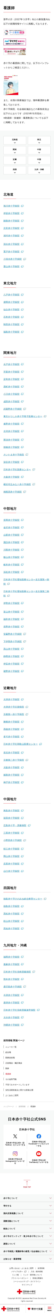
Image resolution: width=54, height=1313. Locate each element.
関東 (15, 149)
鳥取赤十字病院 (11, 810)
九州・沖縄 (39, 169)
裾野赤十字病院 (11, 671)
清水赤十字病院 (11, 244)
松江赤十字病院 (11, 848)
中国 (39, 159)
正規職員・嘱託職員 (13, 1063)
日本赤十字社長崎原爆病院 (17, 971)
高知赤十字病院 (11, 928)
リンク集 (15, 1275)
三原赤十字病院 (11, 832)
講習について (9, 1244)
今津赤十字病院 (11, 995)
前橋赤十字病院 (11, 447)
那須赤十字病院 (11, 439)
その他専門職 (10, 1079)
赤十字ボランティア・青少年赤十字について (23, 1236)
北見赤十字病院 (11, 228)
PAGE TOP (27, 1184)
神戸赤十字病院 (11, 782)
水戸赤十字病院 (11, 364)
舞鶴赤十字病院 (11, 721)
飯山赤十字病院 (11, 557)
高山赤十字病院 (11, 648)
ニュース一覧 (10, 1047)
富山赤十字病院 (11, 611)
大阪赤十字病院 (11, 767)
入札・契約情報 (37, 1271)
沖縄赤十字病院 (11, 1024)
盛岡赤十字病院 (11, 302)
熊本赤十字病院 (11, 979)
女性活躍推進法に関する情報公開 (19, 1090)
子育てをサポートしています (17, 1084)
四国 (15, 169)
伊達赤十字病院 (11, 213)
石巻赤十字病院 (11, 317)
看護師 (8, 1074)
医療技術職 (10, 1058)
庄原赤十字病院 (11, 863)
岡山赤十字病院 (11, 856)
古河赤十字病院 (11, 431)
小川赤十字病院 (11, 394)
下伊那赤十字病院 (12, 641)
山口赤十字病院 (11, 871)
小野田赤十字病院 (12, 840)
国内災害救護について (13, 1213)
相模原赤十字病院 (12, 491)
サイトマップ (27, 1285)
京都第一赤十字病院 (13, 714)
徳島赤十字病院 (11, 906)
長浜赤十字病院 (11, 752)
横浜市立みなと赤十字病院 (17, 484)
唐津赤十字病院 (11, 1002)
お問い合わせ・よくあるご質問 (21, 1268)
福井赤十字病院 (11, 619)
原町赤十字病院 (11, 386)
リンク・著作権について (32, 1275)
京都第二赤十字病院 (13, 760)
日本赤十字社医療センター (17, 469)
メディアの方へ (17, 1271)
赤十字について (10, 1198)
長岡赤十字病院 (11, 520)
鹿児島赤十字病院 (12, 986)
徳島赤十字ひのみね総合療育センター (22, 898)
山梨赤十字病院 (11, 534)
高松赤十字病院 (11, 913)
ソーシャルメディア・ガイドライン (27, 1281)
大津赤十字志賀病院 (13, 706)
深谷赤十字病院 (11, 462)
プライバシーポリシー (19, 1278)
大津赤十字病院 (11, 699)
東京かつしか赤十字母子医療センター (22, 416)
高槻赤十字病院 (11, 729)
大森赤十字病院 (11, 477)
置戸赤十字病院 (11, 251)
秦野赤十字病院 (11, 423)
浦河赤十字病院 (11, 235)
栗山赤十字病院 (11, 266)
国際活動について (11, 1221)
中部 (39, 149)
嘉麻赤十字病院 (11, 964)
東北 (39, 139)
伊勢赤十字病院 (11, 603)
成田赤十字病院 (11, 401)
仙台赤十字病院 (11, 309)
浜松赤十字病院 (11, 572)
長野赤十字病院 (11, 626)
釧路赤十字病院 (11, 220)
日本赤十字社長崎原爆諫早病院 (19, 1010)
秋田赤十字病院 (11, 324)
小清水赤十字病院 (12, 259)
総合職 (8, 1052)
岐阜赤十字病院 (11, 564)
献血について (9, 1228)
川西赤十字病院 (11, 549)
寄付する (7, 1206)
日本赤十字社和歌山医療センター (20, 744)
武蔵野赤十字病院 (12, 409)
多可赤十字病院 (11, 736)
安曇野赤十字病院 (12, 634)
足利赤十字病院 (11, 379)
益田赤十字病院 (11, 818)
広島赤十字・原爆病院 (14, 825)
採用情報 (22, 1106)
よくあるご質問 (11, 1095)
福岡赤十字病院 (11, 956)
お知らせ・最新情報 (12, 1259)
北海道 (15, 139)
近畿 (15, 159)
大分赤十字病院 (11, 1017)
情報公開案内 (38, 1278)
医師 (7, 1068)
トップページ (8, 1106)
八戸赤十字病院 (11, 294)
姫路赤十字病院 (11, 774)
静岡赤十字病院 (11, 656)
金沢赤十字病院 (11, 527)
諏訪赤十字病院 (11, 542)
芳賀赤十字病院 (11, 371)
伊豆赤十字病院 (11, 663)
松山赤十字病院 (11, 921)
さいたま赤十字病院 (13, 454)
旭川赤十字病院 (11, 205)
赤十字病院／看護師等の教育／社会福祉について (25, 1251)
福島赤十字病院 (11, 331)
